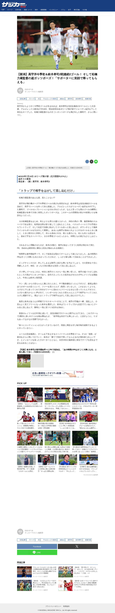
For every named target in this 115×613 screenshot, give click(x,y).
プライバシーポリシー (53, 606)
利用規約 (66, 606)
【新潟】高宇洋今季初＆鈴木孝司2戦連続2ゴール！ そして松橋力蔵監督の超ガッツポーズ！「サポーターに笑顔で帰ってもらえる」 (57, 78)
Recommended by (88, 474)
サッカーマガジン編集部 (34, 92)
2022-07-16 (29, 89)
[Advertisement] (57, 138)
